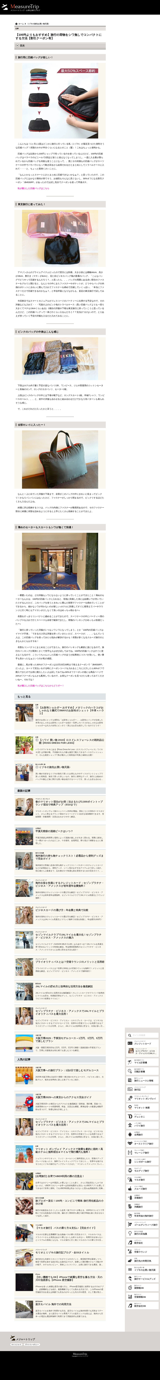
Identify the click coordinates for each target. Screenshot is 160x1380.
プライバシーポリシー (32, 1344)
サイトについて (16, 1344)
